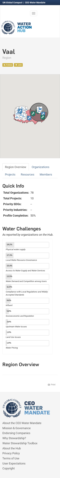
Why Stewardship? (14, 438)
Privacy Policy (11, 453)
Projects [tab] (10, 174)
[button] (29, 118)
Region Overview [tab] (15, 167)
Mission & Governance (16, 428)
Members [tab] (46, 174)
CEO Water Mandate (35, 2)
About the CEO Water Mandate (21, 423)
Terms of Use (10, 458)
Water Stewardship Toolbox (19, 443)
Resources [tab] (27, 174)
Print (53, 384)
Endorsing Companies (16, 433)
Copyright (8, 468)
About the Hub (11, 448)
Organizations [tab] (40, 167)
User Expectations (13, 463)
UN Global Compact (13, 2)
